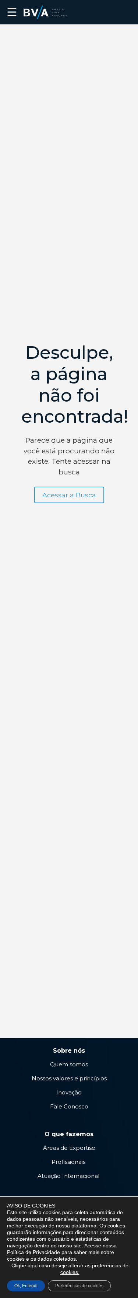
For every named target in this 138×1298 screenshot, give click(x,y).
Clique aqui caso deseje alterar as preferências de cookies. (69, 1269)
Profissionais (69, 1161)
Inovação (69, 1092)
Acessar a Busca (69, 495)
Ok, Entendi (26, 1285)
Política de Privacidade (33, 1252)
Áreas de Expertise (69, 1147)
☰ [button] (12, 12)
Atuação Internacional (69, 1175)
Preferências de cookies (79, 1285)
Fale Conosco (69, 1106)
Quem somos (69, 1064)
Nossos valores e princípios (69, 1078)
